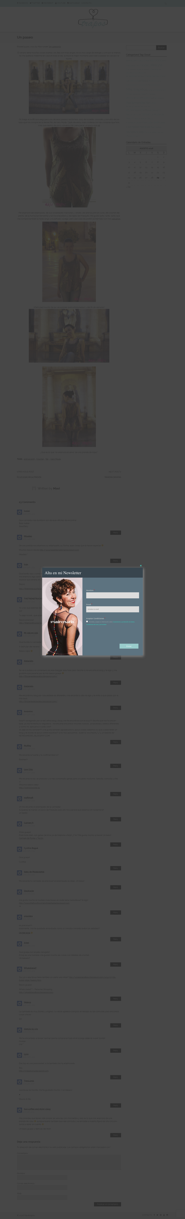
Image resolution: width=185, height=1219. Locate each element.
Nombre (90, 590)
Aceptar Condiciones (95, 618)
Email (89, 604)
